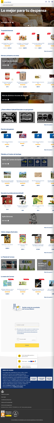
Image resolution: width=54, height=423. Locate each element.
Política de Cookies (18, 386)
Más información (48, 51)
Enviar (27, 345)
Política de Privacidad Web (6, 402)
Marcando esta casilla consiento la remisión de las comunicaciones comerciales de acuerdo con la (28, 331)
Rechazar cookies (33, 379)
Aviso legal (3, 397)
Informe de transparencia (6, 405)
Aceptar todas (49, 379)
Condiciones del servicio (6, 399)
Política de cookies (5, 394)
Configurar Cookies (41, 379)
